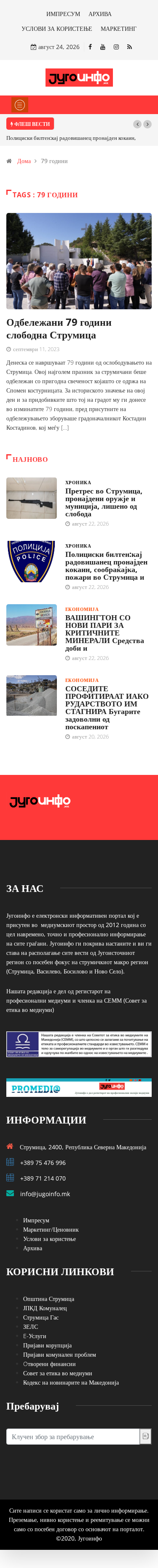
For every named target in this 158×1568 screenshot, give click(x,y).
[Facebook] (90, 47)
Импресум (36, 1220)
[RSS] (129, 47)
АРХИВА (100, 14)
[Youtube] (102, 47)
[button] (137, 124)
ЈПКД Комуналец (45, 1308)
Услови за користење (49, 1239)
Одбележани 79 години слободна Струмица (59, 328)
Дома (24, 161)
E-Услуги (34, 1336)
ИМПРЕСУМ (63, 14)
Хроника (78, 482)
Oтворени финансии (49, 1364)
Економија (82, 609)
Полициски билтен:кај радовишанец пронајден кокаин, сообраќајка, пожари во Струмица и (106, 565)
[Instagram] (116, 47)
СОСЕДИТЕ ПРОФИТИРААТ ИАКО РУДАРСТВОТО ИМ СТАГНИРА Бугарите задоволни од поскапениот (107, 707)
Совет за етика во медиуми (57, 1373)
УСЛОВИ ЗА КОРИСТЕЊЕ (56, 29)
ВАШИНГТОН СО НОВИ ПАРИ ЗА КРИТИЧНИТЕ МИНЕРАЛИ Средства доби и (104, 632)
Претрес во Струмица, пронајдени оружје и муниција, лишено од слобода (103, 501)
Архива (32, 1248)
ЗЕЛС (30, 1327)
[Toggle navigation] (19, 104)
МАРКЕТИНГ (119, 29)
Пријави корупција (47, 1345)
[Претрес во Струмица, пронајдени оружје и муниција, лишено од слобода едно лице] (31, 498)
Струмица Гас (41, 1317)
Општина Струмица (48, 1299)
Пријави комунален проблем (59, 1354)
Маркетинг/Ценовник (51, 1229)
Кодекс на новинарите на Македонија (71, 1382)
